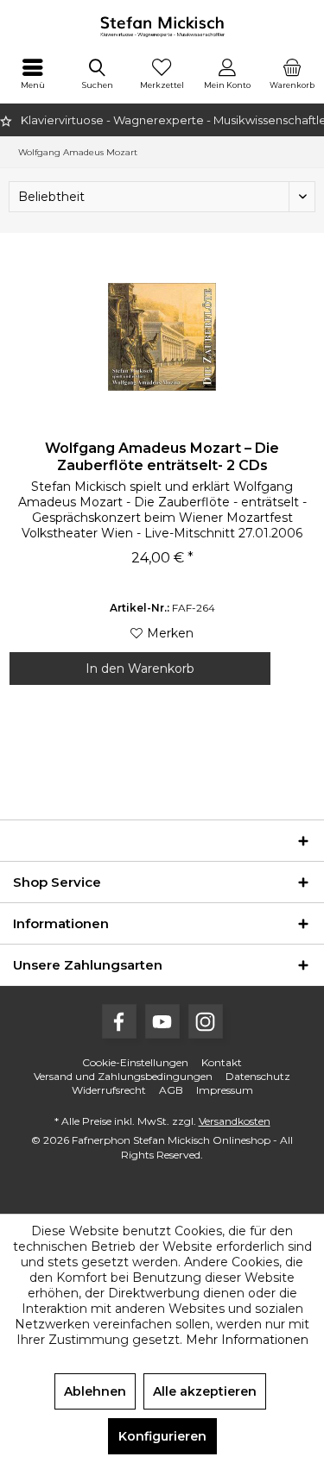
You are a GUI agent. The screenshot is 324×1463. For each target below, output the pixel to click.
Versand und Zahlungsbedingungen (123, 1076)
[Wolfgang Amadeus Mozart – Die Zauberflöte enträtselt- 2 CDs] (162, 336)
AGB (171, 1089)
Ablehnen (95, 1391)
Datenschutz (258, 1076)
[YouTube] (162, 1021)
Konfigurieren (162, 1436)
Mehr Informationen (247, 1339)
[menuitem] (32, 73)
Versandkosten (234, 1121)
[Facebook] (119, 1021)
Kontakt (221, 1062)
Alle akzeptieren (205, 1391)
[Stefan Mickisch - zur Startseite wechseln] (162, 26)
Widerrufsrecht (109, 1089)
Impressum (224, 1089)
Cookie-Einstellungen (135, 1062)
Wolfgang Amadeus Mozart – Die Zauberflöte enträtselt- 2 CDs (162, 457)
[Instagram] (205, 1021)
